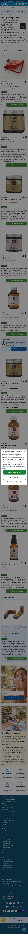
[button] (14, 482)
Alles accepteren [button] (14, 472)
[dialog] (14, 467)
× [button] (24, 451)
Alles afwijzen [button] (15, 477)
